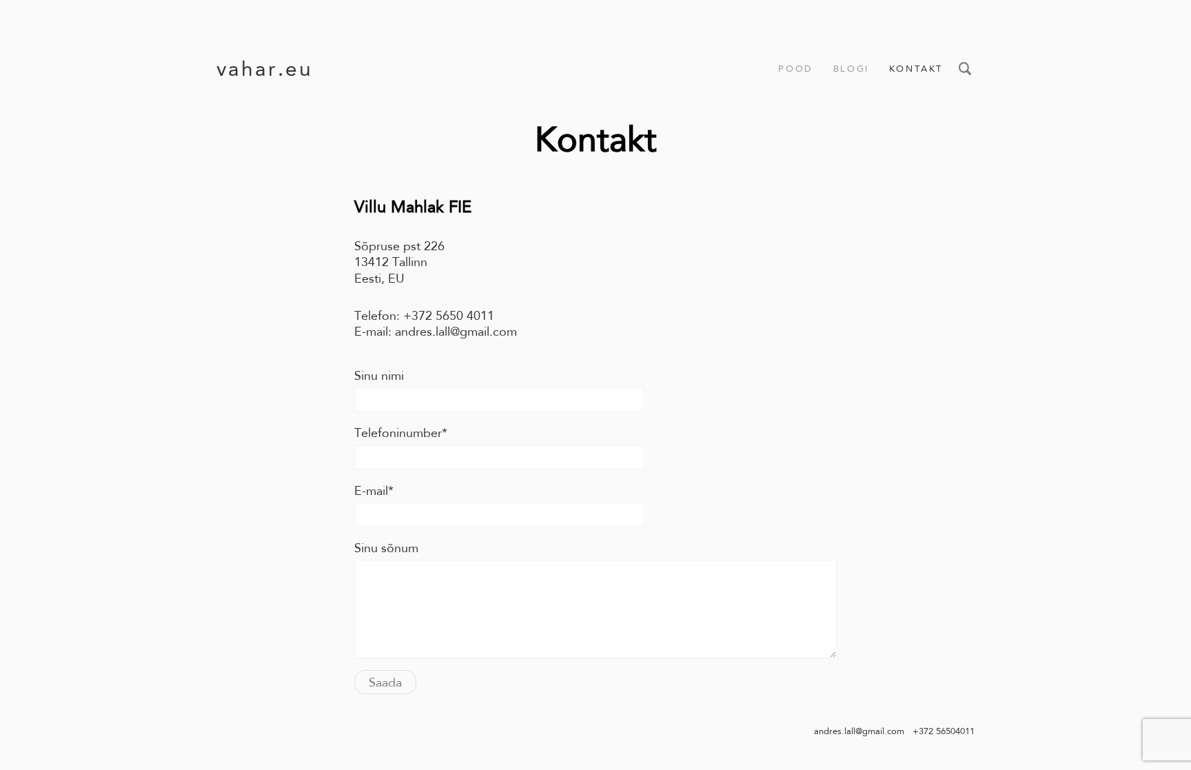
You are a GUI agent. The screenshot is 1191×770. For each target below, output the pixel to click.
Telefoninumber (398, 432)
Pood (795, 68)
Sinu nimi (379, 375)
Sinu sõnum (386, 548)
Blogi (851, 68)
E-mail (371, 490)
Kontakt (916, 68)
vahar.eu (264, 68)
